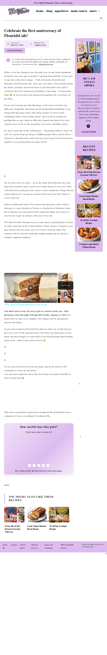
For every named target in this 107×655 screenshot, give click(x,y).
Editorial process (46, 64)
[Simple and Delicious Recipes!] (18, 11)
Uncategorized (14, 51)
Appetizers (62, 11)
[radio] (30, 465)
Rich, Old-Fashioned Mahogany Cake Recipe (32, 276)
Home (40, 11)
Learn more (89, 132)
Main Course (79, 11)
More (93, 11)
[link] (7, 276)
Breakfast (47, 521)
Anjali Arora (40, 45)
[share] (53, 276)
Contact (14, 545)
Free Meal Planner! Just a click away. (53, 3)
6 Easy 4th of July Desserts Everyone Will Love (12, 529)
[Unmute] (61, 280)
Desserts (10, 521)
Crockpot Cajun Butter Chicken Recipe (89, 246)
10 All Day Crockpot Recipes (58, 527)
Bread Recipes (34, 521)
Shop (49, 11)
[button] (101, 18)
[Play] (59, 280)
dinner (54, 521)
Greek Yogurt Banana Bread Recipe (36, 527)
